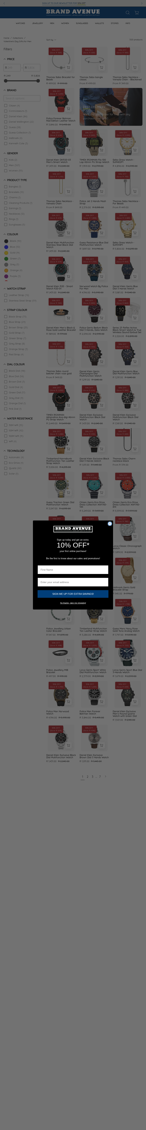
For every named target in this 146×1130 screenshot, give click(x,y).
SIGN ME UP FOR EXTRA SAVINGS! (73, 593)
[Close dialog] (110, 523)
